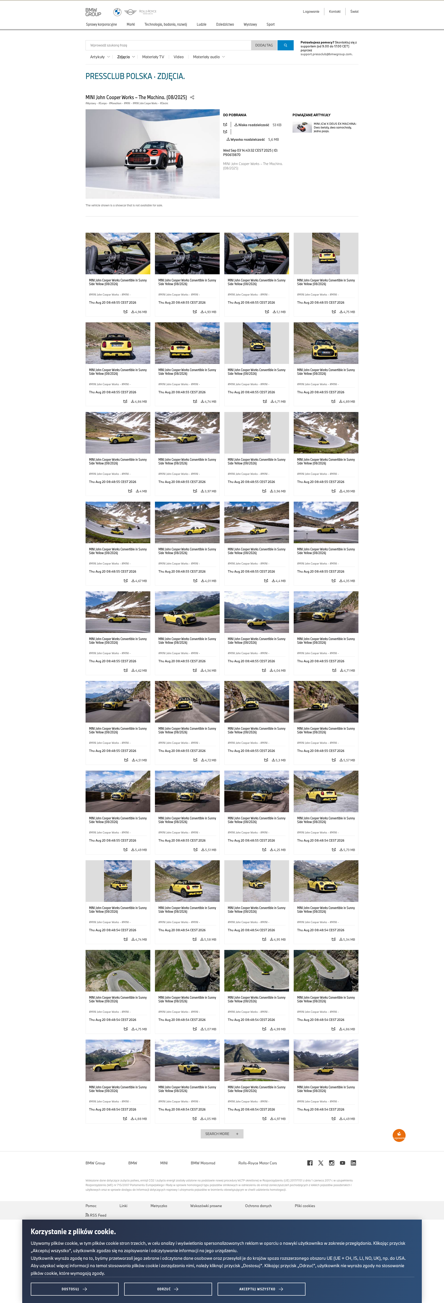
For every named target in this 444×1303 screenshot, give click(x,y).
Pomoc (91, 1205)
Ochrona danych (258, 1205)
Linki (123, 1205)
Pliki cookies (305, 1205)
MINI (164, 1163)
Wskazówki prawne (206, 1205)
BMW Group (95, 1163)
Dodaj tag (264, 45)
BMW (132, 1163)
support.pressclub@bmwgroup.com (326, 54)
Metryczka (159, 1205)
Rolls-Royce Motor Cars (257, 1163)
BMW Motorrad (203, 1163)
